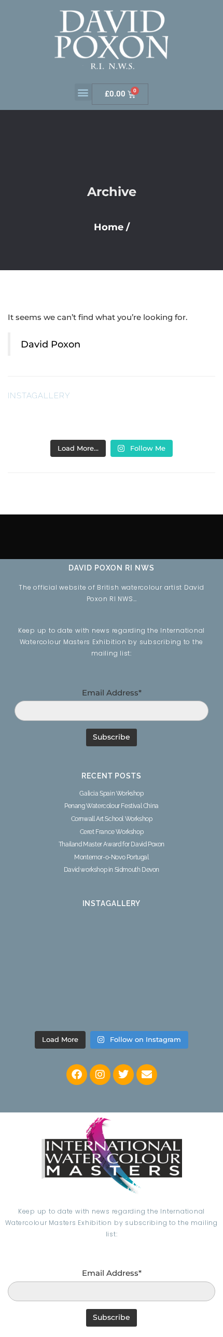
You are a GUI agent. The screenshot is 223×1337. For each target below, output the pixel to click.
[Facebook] (76, 1074)
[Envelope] (146, 1074)
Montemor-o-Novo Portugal (111, 857)
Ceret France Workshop (112, 831)
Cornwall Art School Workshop (111, 819)
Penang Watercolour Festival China (111, 806)
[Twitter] (123, 1074)
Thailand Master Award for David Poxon (111, 844)
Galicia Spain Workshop (111, 793)
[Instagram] (100, 1074)
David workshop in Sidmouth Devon (111, 869)
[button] (83, 92)
